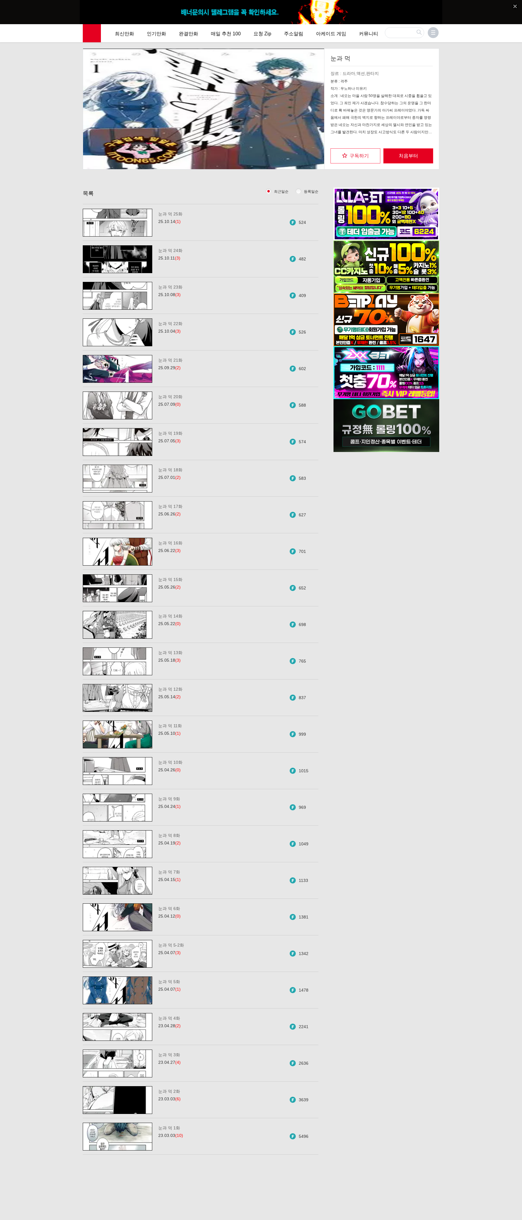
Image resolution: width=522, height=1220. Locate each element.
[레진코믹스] (92, 33)
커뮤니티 (368, 33)
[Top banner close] (515, 6)
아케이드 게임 (331, 33)
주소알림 (293, 33)
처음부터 (408, 155)
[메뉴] (433, 33)
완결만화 (188, 33)
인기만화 (156, 33)
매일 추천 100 (226, 33)
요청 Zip (262, 33)
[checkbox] (355, 155)
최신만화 (124, 33)
